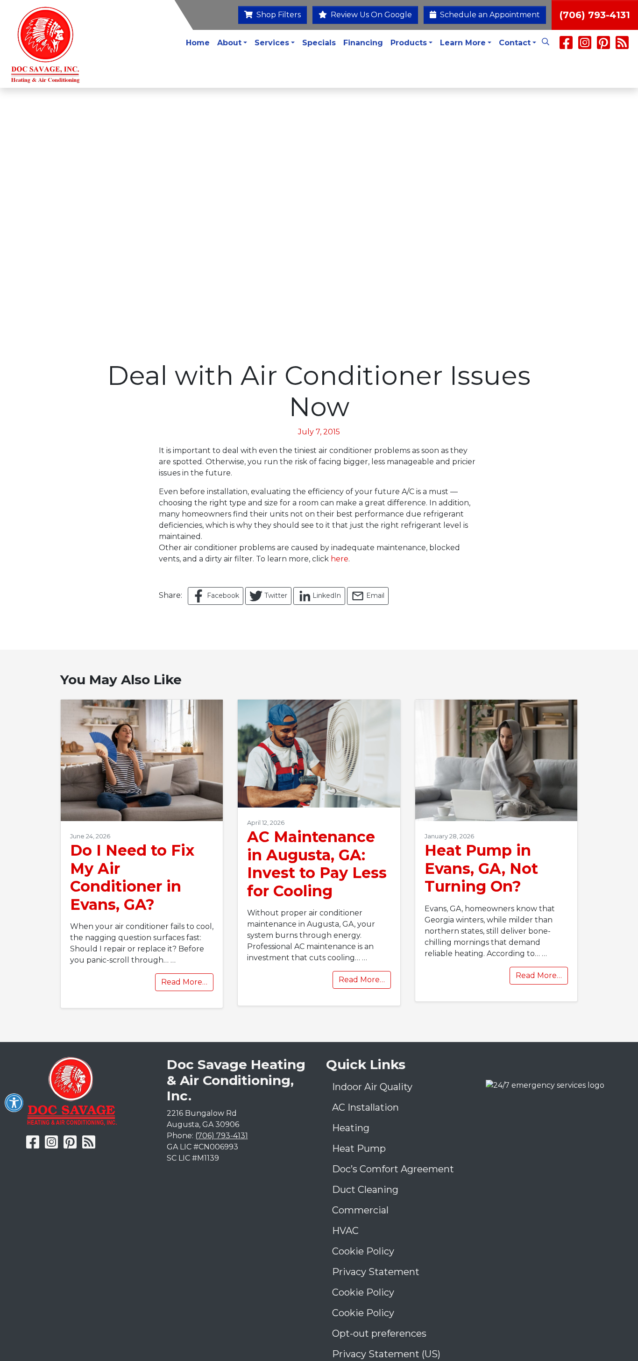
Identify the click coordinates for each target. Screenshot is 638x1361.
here (339, 558)
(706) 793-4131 (595, 15)
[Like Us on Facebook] (566, 45)
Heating (350, 1128)
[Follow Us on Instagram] (585, 45)
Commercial (360, 1210)
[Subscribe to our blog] (622, 45)
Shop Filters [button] (278, 14)
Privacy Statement (375, 1271)
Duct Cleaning (365, 1189)
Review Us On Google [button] (370, 14)
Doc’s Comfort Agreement (393, 1169)
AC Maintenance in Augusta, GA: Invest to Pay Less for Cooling (317, 864)
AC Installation (365, 1107)
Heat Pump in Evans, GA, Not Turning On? (481, 868)
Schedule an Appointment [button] (489, 14)
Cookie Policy (363, 1251)
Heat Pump (359, 1148)
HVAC (345, 1230)
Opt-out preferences (379, 1333)
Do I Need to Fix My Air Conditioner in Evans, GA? (132, 877)
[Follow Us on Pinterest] (603, 45)
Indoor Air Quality (372, 1086)
